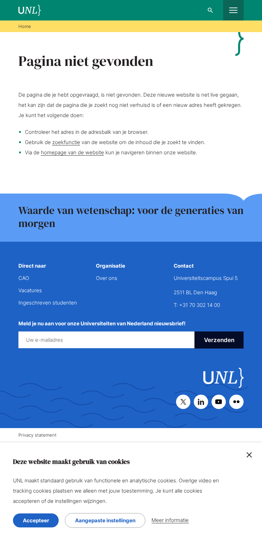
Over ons (106, 278)
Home (24, 26)
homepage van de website (72, 152)
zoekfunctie (66, 142)
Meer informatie (170, 520)
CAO (23, 278)
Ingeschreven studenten (47, 302)
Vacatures (30, 290)
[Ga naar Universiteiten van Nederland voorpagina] (29, 10)
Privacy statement (37, 435)
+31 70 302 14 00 (199, 305)
